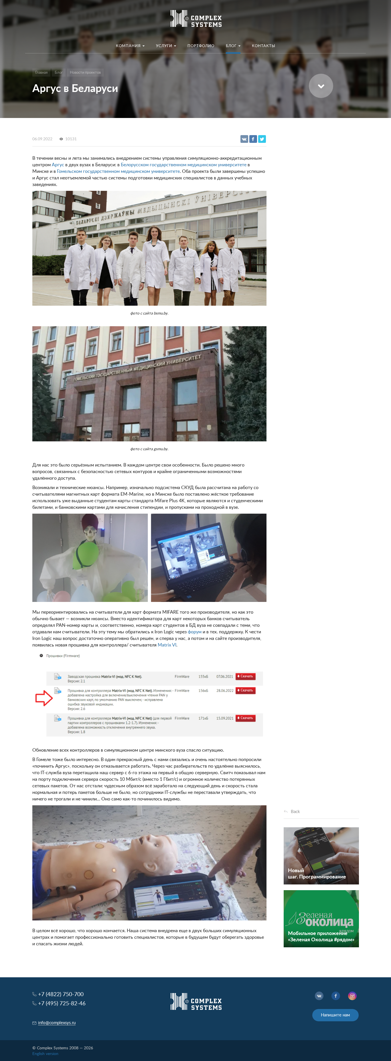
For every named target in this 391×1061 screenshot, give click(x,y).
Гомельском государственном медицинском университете (118, 171)
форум (195, 632)
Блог (59, 73)
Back (295, 812)
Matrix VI (167, 645)
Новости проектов (85, 73)
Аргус (58, 165)
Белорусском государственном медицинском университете (183, 165)
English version (45, 1054)
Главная (41, 73)
